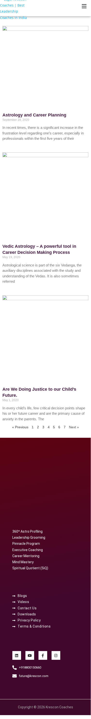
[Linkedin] (16, 655)
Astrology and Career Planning (34, 115)
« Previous (20, 427)
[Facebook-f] (42, 655)
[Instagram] (56, 655)
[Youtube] (29, 655)
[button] (84, 6)
